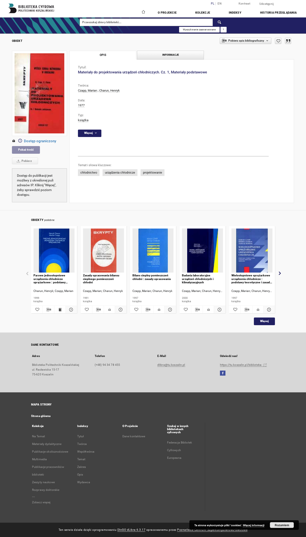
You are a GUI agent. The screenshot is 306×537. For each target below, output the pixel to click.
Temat (81, 459)
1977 (81, 105)
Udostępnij (266, 3)
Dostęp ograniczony (40, 141)
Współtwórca (85, 451)
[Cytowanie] (288, 41)
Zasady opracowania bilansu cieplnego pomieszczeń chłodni (101, 279)
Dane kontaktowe (133, 436)
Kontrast (244, 3)
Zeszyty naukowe (43, 482)
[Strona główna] (143, 12)
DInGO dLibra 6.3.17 (131, 530)
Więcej (264, 321)
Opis (80, 474)
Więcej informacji (253, 525)
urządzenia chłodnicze (120, 172)
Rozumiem (282, 525)
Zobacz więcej (41, 502)
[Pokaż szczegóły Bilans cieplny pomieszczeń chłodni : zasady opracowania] (169, 310)
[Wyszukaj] (220, 22)
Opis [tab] (103, 55)
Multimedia (39, 459)
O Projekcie (167, 12)
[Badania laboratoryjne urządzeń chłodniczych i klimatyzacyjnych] (202, 251)
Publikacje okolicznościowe (50, 451)
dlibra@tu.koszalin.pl (171, 365)
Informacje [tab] (170, 54)
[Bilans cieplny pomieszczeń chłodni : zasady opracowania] (153, 251)
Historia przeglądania (278, 12)
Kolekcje (202, 12)
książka (83, 120)
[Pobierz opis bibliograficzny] (48, 310)
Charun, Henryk (109, 90)
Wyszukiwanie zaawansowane (199, 29)
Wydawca (83, 482)
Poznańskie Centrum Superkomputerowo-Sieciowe (212, 530)
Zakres (81, 467)
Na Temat (38, 436)
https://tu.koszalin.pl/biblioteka (241, 365)
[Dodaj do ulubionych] (278, 41)
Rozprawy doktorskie (45, 490)
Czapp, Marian (87, 90)
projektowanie (152, 172)
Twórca (82, 444)
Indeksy (235, 12)
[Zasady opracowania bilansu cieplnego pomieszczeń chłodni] (103, 251)
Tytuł (80, 436)
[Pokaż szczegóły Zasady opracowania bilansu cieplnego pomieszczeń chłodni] (120, 310)
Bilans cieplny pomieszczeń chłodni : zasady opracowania (151, 277)
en (220, 3)
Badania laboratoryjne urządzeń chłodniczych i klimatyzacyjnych (197, 279)
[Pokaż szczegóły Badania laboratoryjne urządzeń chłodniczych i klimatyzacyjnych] (219, 310)
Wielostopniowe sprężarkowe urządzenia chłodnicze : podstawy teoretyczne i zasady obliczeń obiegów (251, 279)
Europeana (174, 458)
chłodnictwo (88, 172)
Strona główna (41, 416)
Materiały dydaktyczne (47, 444)
